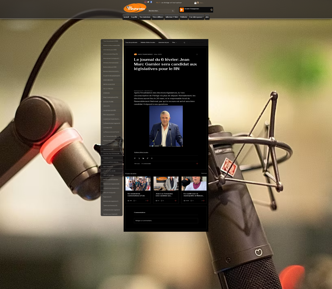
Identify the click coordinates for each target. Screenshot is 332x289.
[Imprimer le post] (152, 158)
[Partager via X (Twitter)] (139, 158)
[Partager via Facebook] (135, 158)
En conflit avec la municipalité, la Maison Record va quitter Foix (193, 195)
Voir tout (204, 173)
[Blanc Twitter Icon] (148, 2)
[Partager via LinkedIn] (143, 158)
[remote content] (166, 83)
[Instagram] (145, 2)
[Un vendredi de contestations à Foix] (137, 184)
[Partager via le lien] (147, 158)
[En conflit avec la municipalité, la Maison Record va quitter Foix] (194, 184)
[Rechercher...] (172, 11)
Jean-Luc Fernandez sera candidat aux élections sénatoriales (165, 195)
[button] (195, 2)
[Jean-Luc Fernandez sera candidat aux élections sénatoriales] (166, 184)
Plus (173, 42)
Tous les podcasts (131, 42)
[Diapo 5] (168, 7)
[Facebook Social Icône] (151, 2)
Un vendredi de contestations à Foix (136, 195)
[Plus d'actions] (197, 54)
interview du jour (164, 42)
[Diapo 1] (159, 7)
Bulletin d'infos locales (148, 42)
